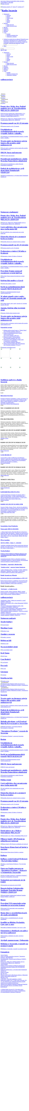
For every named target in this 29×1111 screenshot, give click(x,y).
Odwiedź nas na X (13, 40)
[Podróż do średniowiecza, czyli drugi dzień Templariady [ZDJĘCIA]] (14, 176)
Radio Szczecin (10, 24)
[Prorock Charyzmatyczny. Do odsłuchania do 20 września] (3, 668)
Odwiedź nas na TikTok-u (16, 41)
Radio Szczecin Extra (12, 26)
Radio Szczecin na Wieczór (9, 575)
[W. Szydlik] (6, 649)
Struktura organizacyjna (12, 35)
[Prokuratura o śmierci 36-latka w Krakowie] (11, 256)
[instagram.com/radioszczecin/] (8, 347)
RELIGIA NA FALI (7, 395)
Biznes (8, 22)
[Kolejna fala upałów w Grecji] (8, 283)
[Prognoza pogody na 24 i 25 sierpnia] (10, 126)
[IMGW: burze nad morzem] (7, 155)
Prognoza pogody (21, 981)
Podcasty (6, 23)
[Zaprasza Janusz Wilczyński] (4, 662)
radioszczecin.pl (4, 983)
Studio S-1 (6, 30)
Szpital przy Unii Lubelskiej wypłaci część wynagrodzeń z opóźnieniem (14, 341)
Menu (5, 46)
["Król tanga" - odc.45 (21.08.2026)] (4, 656)
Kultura (8, 20)
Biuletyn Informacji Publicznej (15, 984)
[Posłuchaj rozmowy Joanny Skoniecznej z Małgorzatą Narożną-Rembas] (5, 681)
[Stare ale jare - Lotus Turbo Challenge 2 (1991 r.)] (3, 674)
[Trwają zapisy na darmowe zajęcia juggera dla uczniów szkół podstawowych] (14, 149)
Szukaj (22, 43)
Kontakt (8, 34)
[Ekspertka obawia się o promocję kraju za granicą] (13, 241)
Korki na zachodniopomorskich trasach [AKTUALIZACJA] (13, 334)
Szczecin (9, 15)
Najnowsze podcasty (8, 618)
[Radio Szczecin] (5, 4)
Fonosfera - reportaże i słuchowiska (11, 564)
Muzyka (5, 27)
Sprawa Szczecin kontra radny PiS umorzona (14, 344)
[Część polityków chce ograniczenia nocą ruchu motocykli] (14, 233)
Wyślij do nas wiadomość (15, 43)
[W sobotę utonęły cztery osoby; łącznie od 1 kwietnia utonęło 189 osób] (14, 304)
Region (8, 16)
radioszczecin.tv (7, 597)
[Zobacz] (3, 95)
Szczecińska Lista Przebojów (9, 526)
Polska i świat (10, 18)
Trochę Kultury (5, 551)
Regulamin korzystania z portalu (13, 990)
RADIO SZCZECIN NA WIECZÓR (12, 504)
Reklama (6, 31)
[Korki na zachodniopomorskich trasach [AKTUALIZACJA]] (14, 293)
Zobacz (2, 537)
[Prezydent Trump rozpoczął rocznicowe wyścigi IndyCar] (14, 277)
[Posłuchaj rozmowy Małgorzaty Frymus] (5, 624)
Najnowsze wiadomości (9, 212)
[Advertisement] (14, 192)
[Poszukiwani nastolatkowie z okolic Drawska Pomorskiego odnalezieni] (14, 165)
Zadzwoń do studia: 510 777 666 (8, 980)
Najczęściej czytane (6, 327)
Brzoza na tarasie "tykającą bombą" (12, 337)
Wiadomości (6, 14)
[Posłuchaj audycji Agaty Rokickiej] (5, 631)
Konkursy (6, 28)
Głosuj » (6, 537)
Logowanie (5, 985)
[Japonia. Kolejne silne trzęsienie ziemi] (10, 313)
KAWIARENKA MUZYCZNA (10, 492)
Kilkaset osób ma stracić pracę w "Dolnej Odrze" (15, 331)
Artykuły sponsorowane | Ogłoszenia (14, 940)
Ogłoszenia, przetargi (12, 36)
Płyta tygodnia (5, 540)
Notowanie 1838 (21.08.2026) (9, 529)
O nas (5, 32)
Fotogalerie (5, 952)
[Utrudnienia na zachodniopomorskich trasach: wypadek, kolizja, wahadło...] (14, 137)
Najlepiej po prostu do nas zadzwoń (12, 39)
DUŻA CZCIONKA (14, 985)
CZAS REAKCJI (6, 455)
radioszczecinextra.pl (13, 983)
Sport (8, 19)
